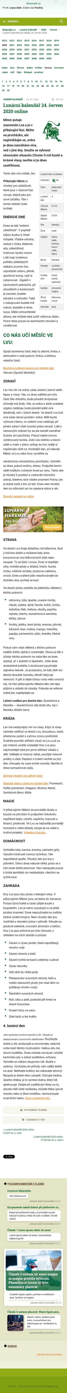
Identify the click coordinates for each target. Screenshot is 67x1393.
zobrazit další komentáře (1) (43, 1201)
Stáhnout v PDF (35, 1119)
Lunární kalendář (28, 29)
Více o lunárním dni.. (38, 1098)
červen (53, 29)
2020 (43, 29)
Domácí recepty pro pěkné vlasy (23, 775)
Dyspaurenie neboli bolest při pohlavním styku (34, 1207)
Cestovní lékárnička (19, 1191)
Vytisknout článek (35, 1110)
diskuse (12, 1346)
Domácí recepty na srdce (18, 496)
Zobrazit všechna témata (48, 1354)
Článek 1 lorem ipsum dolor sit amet (29, 1230)
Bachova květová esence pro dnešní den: (28, 368)
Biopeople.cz (33, 3)
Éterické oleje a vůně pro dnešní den (25, 783)
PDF (61, 99)
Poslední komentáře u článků (26, 1184)
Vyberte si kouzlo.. (35, 832)
